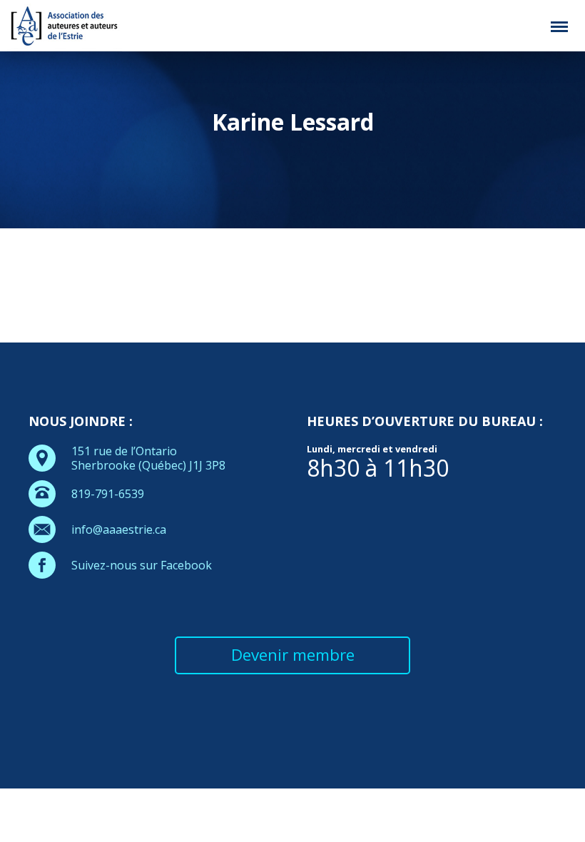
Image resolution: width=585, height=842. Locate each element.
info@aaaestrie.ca (118, 529)
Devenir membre (293, 655)
